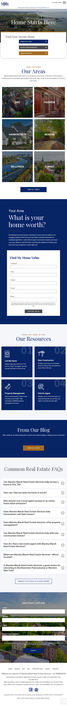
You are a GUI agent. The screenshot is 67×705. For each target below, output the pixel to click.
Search (17, 669)
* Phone (5, 617)
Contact (55, 669)
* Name (12, 280)
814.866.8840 (52, 677)
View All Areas (33, 189)
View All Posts (33, 448)
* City (12, 272)
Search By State (26, 41)
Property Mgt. (37, 669)
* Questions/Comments (10, 634)
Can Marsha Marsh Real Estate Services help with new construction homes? (31, 534)
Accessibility (58, 695)
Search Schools (26, 53)
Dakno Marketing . (43, 698)
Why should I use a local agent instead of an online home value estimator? (29, 502)
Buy (23, 669)
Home (10, 669)
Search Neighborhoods (28, 47)
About (47, 669)
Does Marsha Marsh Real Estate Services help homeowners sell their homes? (26, 512)
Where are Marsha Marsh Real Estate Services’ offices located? (31, 555)
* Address (13, 263)
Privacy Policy (48, 695)
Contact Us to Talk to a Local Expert (33, 581)
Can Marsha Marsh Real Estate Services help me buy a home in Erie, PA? (31, 483)
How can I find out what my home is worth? (25, 492)
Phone (12, 296)
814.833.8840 (44, 682)
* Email (12, 288)
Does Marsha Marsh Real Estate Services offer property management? (31, 523)
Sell (28, 669)
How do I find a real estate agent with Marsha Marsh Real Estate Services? (29, 545)
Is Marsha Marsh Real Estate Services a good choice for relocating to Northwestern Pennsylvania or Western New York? (31, 568)
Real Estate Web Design (25, 698)
